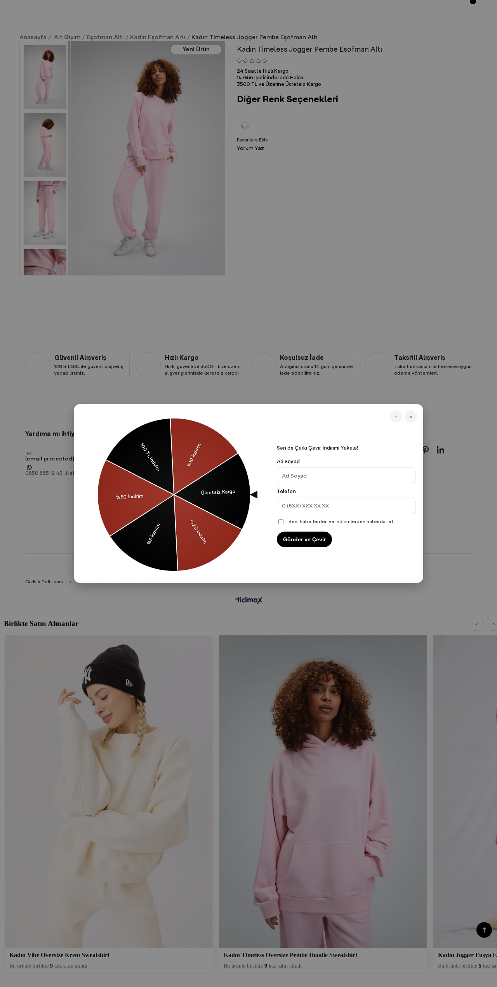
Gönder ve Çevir (304, 539)
